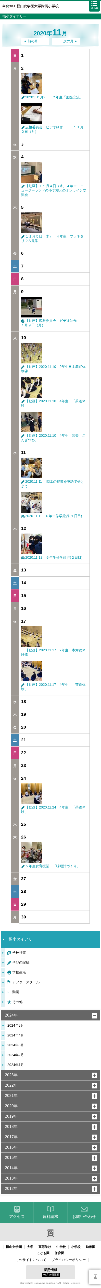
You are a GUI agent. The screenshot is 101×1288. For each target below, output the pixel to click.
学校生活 (19, 972)
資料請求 (50, 1216)
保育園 (59, 1253)
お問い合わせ (84, 1216)
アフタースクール (26, 982)
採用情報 (51, 1272)
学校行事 (19, 953)
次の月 (68, 41)
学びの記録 (20, 962)
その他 (17, 1002)
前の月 (33, 41)
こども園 (43, 1253)
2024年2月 (15, 1055)
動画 (15, 992)
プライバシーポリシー (68, 1260)
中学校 (61, 1247)
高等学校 (44, 1247)
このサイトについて (30, 1260)
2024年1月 (15, 1065)
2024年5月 (15, 1025)
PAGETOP (95, 1277)
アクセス (17, 1216)
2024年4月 (15, 1035)
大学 (30, 1247)
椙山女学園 (14, 1247)
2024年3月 (15, 1045)
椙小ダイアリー (22, 939)
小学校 (76, 1247)
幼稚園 (90, 1247)
